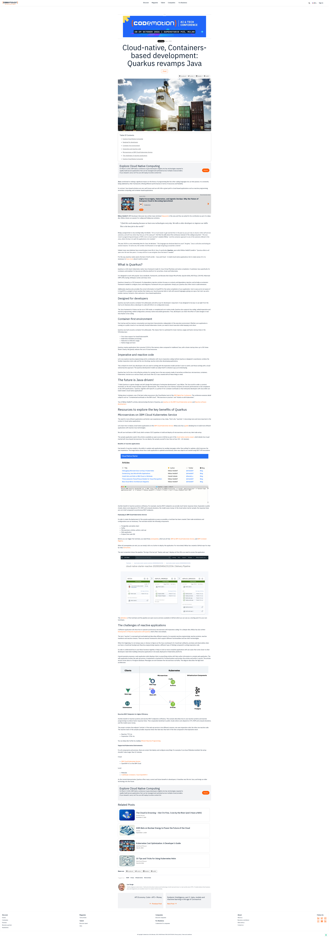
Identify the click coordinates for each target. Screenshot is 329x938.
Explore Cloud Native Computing (133, 139)
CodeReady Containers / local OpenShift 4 (134, 775)
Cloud (164, 71)
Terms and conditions (187, 934)
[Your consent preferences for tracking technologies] (326, 935)
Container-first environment (131, 145)
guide (186, 426)
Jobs (81, 926)
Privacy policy (178, 934)
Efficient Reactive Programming (150, 741)
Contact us (240, 925)
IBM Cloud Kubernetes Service (163, 426)
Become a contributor (243, 920)
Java (132, 877)
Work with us (241, 922)
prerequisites (155, 539)
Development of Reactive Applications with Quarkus (134, 632)
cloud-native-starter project (185, 437)
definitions (124, 618)
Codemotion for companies (163, 923)
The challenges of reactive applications (135, 155)
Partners (4, 922)
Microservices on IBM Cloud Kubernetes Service (137, 152)
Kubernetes (139, 877)
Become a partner (7, 925)
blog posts (165, 216)
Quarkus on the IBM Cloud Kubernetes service (177, 402)
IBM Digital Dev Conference (182, 395)
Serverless (148, 877)
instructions (126, 547)
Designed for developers (130, 142)
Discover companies (161, 917)
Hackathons (5, 927)
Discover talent (84, 923)
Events (4, 917)
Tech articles (83, 917)
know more (129, 259)
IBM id (173, 539)
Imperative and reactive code (132, 149)
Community (5, 920)
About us (240, 917)
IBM (128, 877)
